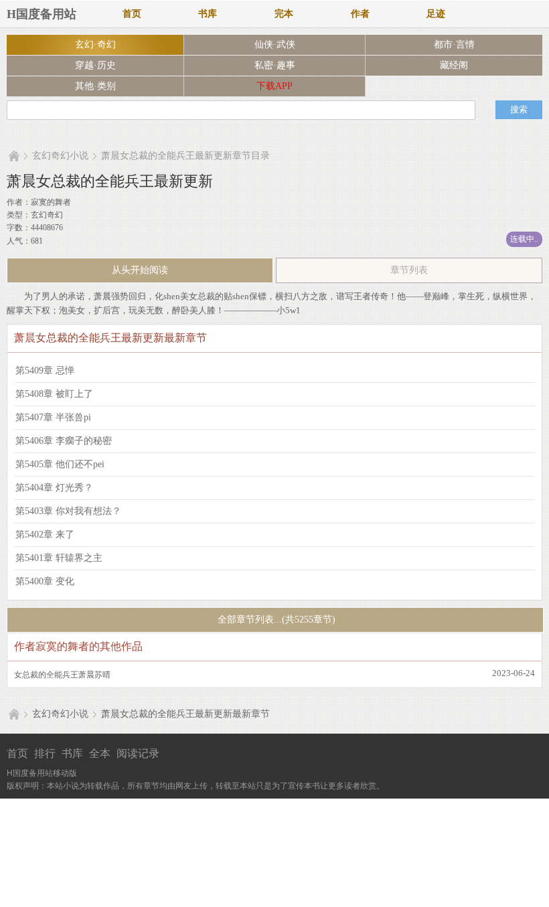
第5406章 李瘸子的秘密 (63, 441)
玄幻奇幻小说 (60, 156)
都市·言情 (454, 44)
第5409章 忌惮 (44, 370)
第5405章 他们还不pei (59, 464)
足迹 (435, 14)
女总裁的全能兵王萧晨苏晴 (62, 674)
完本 (283, 14)
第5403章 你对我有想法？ (68, 511)
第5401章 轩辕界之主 (58, 558)
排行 (45, 753)
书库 (207, 14)
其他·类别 (95, 86)
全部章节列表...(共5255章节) (275, 619)
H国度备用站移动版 (42, 773)
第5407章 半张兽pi (53, 417)
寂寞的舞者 (51, 202)
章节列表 (409, 270)
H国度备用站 (41, 14)
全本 (99, 753)
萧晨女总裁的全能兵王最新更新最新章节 (185, 714)
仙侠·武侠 (274, 44)
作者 (360, 14)
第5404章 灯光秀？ (54, 488)
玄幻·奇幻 (95, 44)
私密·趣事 (274, 65)
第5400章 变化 (44, 581)
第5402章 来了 (44, 534)
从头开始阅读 (140, 270)
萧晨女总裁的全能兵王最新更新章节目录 (185, 156)
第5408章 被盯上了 (54, 394)
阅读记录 (137, 753)
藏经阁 (454, 65)
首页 (132, 14)
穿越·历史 (95, 65)
